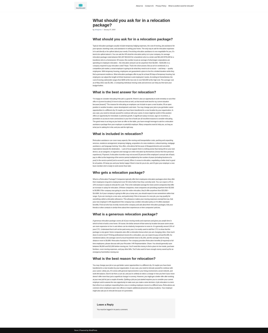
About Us (139, 6)
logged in (110, 309)
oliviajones (98, 29)
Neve (76, 330)
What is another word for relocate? (181, 6)
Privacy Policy (161, 6)
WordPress (93, 330)
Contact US (149, 6)
